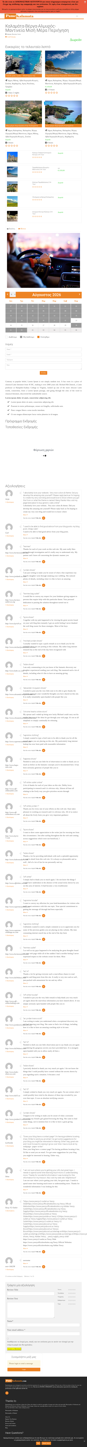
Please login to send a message (21, 1363)
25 (21, 325)
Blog (6, 1427)
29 (65, 325)
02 (32, 330)
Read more (46, 1443)
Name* (10, 1321)
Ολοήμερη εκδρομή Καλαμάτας (43, 197)
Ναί (38, 1443)
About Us (7, 1417)
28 (54, 325)
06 (76, 330)
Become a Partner (9, 1421)
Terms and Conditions (10, 1425)
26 (32, 325)
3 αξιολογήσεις (9, 1211)
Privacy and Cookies (10, 1423)
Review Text (12, 1298)
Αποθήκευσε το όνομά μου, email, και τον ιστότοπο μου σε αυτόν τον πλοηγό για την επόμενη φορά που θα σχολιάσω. (40, 1343)
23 (76, 320)
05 (65, 330)
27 (43, 325)
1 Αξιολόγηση (9, 502)
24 (11, 325)
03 (43, 330)
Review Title (12, 1290)
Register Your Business (10, 1419)
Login (24, 1369)
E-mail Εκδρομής (11, 37)
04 (54, 330)
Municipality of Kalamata (11, 1410)
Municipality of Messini (11, 1413)
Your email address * (16, 1330)
